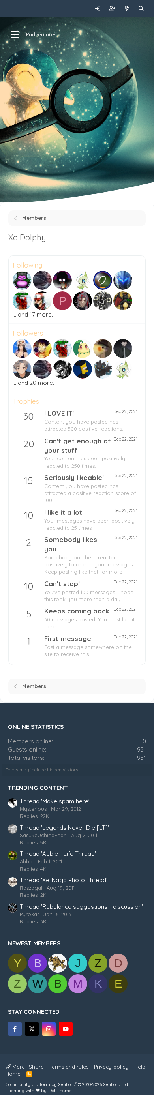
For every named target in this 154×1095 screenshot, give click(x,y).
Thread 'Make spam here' (55, 801)
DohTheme (60, 1090)
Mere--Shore (27, 1066)
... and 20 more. (33, 382)
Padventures (41, 34)
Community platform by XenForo (67, 1084)
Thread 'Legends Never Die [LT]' (64, 827)
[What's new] (127, 8)
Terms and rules (69, 1066)
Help (139, 1066)
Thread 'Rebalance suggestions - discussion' (81, 906)
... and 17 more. (33, 314)
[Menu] (15, 34)
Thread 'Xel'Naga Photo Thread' (63, 880)
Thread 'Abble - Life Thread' (58, 853)
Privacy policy (111, 1066)
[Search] (141, 8)
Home (13, 1074)
